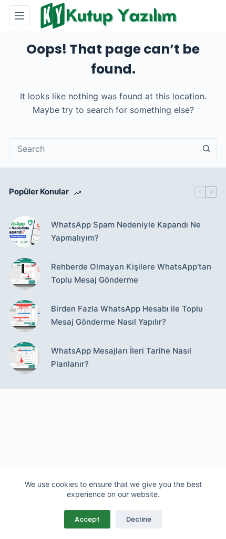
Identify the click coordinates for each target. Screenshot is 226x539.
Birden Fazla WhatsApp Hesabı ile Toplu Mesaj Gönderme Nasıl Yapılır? (127, 315)
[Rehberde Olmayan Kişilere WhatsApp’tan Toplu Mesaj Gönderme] (24, 273)
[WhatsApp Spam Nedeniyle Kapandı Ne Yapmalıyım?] (24, 231)
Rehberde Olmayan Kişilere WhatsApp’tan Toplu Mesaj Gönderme (131, 273)
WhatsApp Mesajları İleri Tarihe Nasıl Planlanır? (121, 357)
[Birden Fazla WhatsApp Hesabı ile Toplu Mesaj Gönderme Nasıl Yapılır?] (24, 315)
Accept (87, 519)
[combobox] (103, 148)
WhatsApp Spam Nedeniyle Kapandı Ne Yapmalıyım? (126, 231)
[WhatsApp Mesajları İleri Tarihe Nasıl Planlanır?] (24, 358)
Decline (138, 519)
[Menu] (19, 15)
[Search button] (207, 149)
